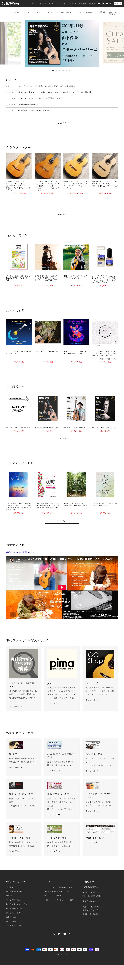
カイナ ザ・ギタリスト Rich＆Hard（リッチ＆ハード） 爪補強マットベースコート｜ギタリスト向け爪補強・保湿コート (104, 279)
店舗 (33, 3)
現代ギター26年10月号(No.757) (18, 428)
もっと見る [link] (52, 703)
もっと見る (62, 123)
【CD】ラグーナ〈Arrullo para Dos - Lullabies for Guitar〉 (75, 352)
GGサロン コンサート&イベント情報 (59, 900)
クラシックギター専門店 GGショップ (59, 887)
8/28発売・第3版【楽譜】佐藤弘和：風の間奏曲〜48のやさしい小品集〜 (18, 278)
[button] (17, 12)
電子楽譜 (82, 3)
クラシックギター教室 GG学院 (56, 891)
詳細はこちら (92, 842)
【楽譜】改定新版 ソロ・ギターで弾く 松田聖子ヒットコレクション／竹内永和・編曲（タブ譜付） (47, 506)
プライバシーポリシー (15, 913)
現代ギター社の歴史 (14, 891)
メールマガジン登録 (14, 925)
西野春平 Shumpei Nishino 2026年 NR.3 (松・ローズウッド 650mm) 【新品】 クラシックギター (105, 185)
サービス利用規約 (13, 900)
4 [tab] (63, 70)
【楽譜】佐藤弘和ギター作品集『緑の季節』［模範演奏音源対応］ (76, 505)
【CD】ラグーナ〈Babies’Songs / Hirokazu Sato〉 (19, 352)
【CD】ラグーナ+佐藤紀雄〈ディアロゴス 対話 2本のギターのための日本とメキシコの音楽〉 (104, 353)
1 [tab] (53, 70)
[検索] (104, 12)
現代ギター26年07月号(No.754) (104, 428)
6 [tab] (69, 70)
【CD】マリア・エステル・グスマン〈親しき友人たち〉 (76, 277)
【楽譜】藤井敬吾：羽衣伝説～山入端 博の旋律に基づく (104, 505)
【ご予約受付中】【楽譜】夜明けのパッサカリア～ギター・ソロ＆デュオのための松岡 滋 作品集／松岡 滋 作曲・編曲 (19, 507)
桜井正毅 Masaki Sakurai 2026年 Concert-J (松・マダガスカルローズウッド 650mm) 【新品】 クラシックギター (76, 185)
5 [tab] (66, 70)
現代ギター (65, 954)
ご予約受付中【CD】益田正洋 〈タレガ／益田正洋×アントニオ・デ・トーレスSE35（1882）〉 (47, 278)
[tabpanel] (62, 43)
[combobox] (101, 12)
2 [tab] (56, 70)
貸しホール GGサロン (53, 895)
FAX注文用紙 (11, 921)
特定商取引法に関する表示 (16, 904)
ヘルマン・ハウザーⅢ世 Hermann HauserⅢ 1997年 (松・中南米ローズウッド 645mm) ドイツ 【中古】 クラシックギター (18, 186)
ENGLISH (118, 4)
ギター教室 (41, 3)
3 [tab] (59, 70)
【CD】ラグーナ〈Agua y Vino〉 (47, 351)
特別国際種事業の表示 (15, 908)
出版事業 (91, 3)
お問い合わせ (11, 917)
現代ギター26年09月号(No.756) (47, 428)
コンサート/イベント (68, 3)
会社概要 (9, 887)
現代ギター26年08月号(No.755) (75, 428)
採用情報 (9, 895)
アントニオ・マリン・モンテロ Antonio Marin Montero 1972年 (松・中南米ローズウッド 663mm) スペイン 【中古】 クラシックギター (47, 186)
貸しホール (53, 3)
